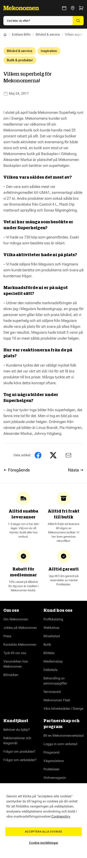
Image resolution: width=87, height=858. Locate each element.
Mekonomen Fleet (57, 700)
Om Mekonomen (15, 619)
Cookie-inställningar (43, 843)
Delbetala (51, 670)
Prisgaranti (52, 752)
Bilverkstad (52, 636)
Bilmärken (10, 675)
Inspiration (49, 51)
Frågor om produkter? (19, 752)
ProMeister (51, 769)
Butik (47, 644)
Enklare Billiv (21, 34)
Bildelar (49, 653)
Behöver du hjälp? (16, 730)
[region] (43, 820)
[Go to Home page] (21, 8)
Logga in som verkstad (60, 744)
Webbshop (51, 628)
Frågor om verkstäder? (20, 760)
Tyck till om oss (14, 653)
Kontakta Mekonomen (19, 644)
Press (7, 636)
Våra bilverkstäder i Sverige (63, 709)
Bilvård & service (48, 34)
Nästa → (76, 470)
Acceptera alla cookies (43, 831)
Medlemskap (53, 661)
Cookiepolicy (60, 816)
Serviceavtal (52, 692)
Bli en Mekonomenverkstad (64, 736)
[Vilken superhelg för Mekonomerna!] (67, 455)
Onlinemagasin (55, 778)
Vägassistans (54, 761)
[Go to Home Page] (5, 34)
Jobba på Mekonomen (20, 628)
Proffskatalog (53, 619)
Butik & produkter (20, 60)
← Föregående (16, 470)
